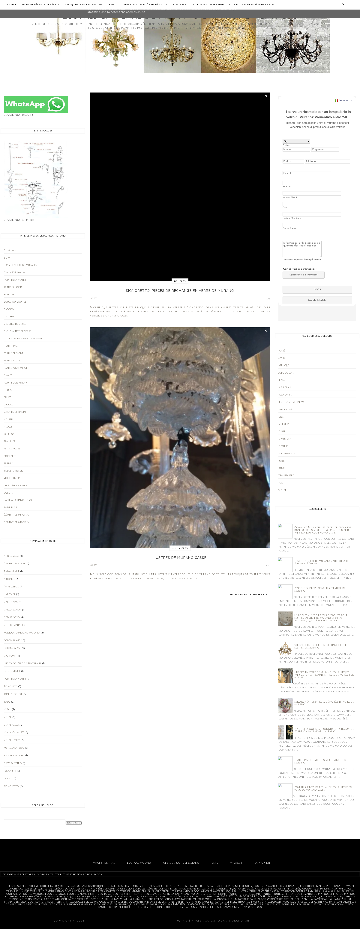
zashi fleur (11, 507)
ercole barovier (14, 755)
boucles (9, 294)
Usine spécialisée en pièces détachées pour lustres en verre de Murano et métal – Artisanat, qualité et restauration (321, 618)
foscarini (10, 771)
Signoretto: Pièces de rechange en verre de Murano (180, 291)
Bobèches (10, 250)
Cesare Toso (12, 617)
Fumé (281, 350)
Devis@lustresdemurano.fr (83, 4)
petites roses (12, 448)
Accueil (12, 4)
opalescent (285, 438)
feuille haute (12, 360)
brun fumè (285, 409)
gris (281, 417)
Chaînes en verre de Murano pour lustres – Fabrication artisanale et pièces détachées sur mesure (324, 675)
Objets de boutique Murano (181, 863)
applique (283, 365)
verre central (13, 478)
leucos (8, 778)
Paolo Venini (12, 671)
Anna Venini (11, 571)
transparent (286, 475)
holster (9, 419)
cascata (9, 309)
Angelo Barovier (15, 563)
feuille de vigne (13, 353)
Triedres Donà (13, 287)
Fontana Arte (13, 640)
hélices (8, 426)
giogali (8, 404)
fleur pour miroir (15, 382)
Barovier (9, 594)
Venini (7, 717)
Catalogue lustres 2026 (208, 4)
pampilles (9, 441)
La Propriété (262, 863)
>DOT (93, 298)
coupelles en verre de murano (23, 338)
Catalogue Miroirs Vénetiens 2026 (251, 4)
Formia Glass (12, 648)
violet (282, 490)
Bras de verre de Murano (20, 265)
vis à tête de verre (15, 485)
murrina (9, 434)
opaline (283, 446)
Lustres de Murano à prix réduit (142, 4)
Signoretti (10, 686)
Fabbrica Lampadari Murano (22, 632)
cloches (9, 316)
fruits (7, 397)
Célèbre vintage (13, 625)
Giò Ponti (10, 655)
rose (281, 461)
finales (8, 375)
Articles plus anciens (248, 594)
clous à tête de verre (17, 331)
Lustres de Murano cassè (180, 558)
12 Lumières (180, 548)
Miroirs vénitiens (104, 863)
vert (281, 483)
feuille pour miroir (16, 368)
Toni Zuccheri (13, 694)
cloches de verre (15, 324)
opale (281, 431)
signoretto (11, 786)
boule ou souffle (15, 302)
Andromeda (11, 556)
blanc (282, 380)
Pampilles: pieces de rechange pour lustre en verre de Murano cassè (323, 788)
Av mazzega (11, 586)
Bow (7, 258)
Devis (111, 4)
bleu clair (284, 387)
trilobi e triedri (13, 470)
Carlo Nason (13, 602)
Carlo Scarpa (12, 609)
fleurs (8, 390)
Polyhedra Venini (15, 280)
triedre (8, 463)
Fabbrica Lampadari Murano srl (279, 921)
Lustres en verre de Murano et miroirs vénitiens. (129, 921)
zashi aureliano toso (18, 500)
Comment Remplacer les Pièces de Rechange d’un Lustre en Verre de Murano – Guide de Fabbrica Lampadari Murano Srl (322, 530)
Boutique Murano (139, 863)
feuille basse (11, 346)
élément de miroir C (16, 514)
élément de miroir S (16, 522)
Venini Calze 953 (14, 732)
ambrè (282, 358)
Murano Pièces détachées (39, 4)
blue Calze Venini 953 (291, 402)
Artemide (9, 579)
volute (8, 493)
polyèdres (10, 456)
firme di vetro (13, 763)
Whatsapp (179, 4)
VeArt (7, 709)
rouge (282, 468)
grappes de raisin (15, 412)
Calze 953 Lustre (14, 272)
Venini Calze (12, 725)
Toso (7, 702)
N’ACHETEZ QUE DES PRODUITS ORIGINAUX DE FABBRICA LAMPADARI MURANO (324, 730)
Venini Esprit (12, 740)
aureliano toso (14, 748)
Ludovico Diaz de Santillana (22, 663)
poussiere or (286, 453)
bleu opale (285, 394)
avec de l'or (285, 373)
